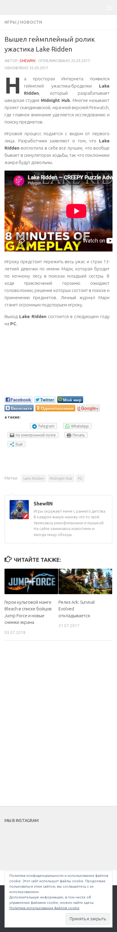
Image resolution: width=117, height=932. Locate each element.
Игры (10, 22)
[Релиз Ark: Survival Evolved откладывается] (85, 581)
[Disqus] (58, 728)
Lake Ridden (33, 478)
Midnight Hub (61, 478)
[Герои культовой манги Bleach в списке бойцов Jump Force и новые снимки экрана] (31, 581)
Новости (31, 22)
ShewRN (27, 60)
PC (80, 478)
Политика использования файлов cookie (44, 908)
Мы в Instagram (62, 840)
